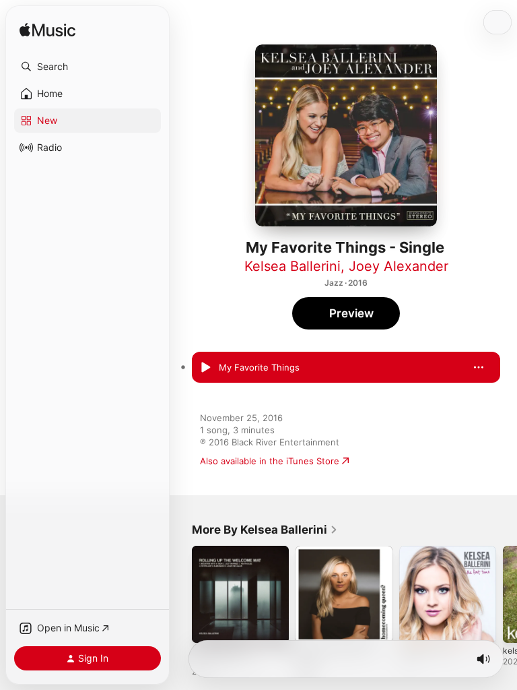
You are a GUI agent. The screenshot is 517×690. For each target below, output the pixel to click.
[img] (47, 30)
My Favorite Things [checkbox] (259, 367)
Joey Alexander (398, 266)
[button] (87, 66)
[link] (265, 529)
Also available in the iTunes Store (269, 461)
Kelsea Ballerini (292, 266)
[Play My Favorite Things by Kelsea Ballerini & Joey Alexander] (205, 367)
